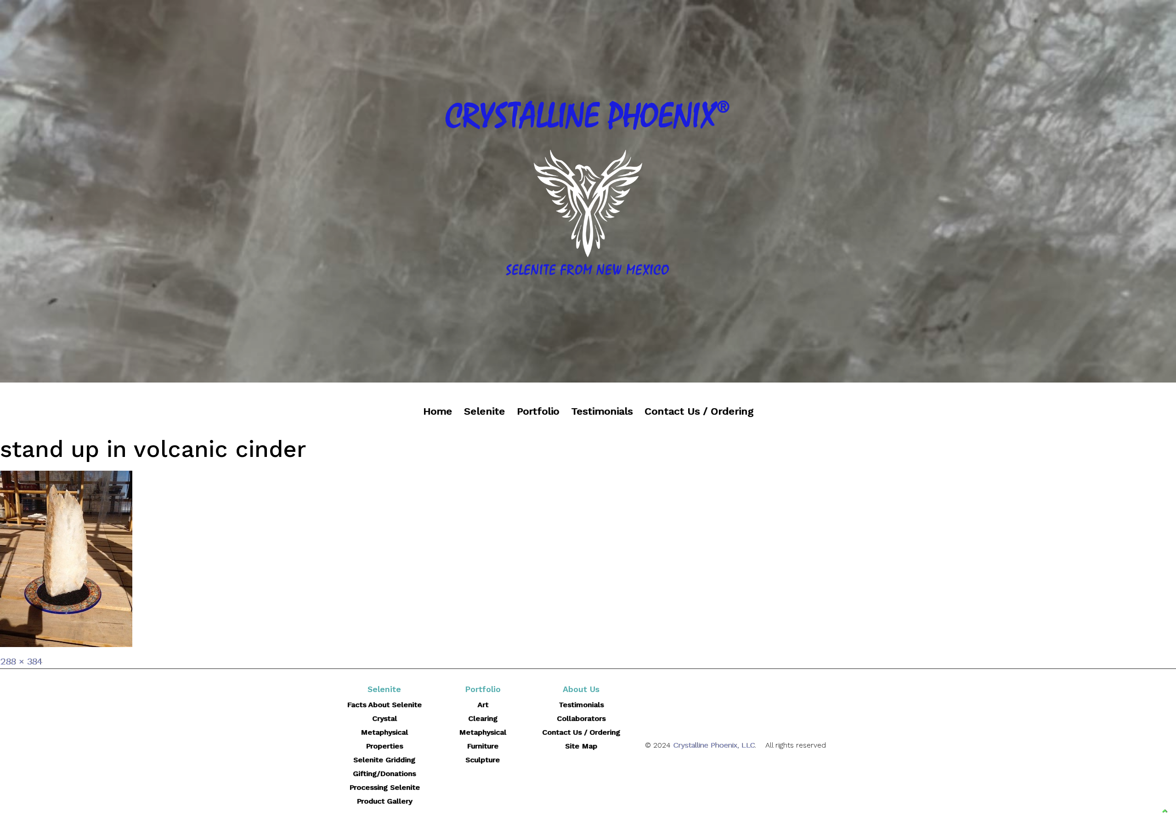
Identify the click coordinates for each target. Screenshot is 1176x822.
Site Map (581, 746)
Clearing (483, 718)
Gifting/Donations (384, 773)
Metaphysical (482, 732)
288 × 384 (21, 661)
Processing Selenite (384, 787)
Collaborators (581, 718)
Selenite (484, 411)
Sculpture (482, 759)
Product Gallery (384, 801)
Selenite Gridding (384, 759)
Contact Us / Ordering (699, 411)
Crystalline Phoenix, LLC (714, 745)
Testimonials (602, 411)
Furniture (482, 746)
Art (482, 704)
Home (437, 411)
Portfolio (538, 411)
